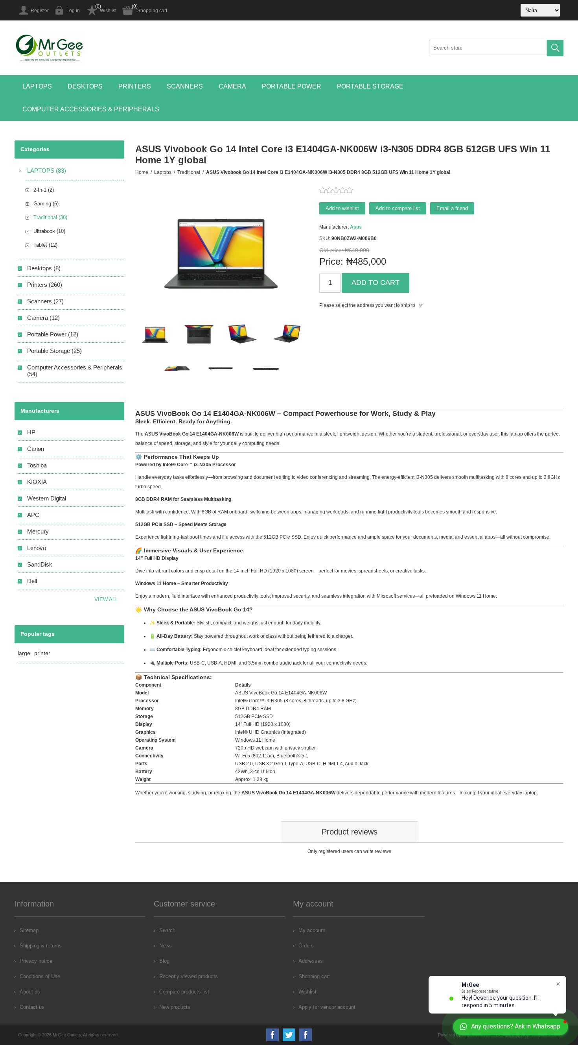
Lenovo (36, 548)
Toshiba (37, 465)
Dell (32, 581)
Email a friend (452, 208)
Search (555, 48)
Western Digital (46, 498)
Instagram (305, 1034)
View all (106, 599)
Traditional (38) (50, 217)
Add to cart (375, 282)
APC (33, 514)
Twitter (289, 1034)
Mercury (38, 531)
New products (174, 1007)
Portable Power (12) (52, 334)
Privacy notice (36, 961)
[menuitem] (79, 930)
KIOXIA (37, 481)
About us (30, 992)
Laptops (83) (46, 170)
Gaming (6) (46, 204)
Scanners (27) (45, 301)
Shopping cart (152, 10)
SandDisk (39, 564)
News (165, 946)
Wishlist (108, 10)
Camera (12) (43, 317)
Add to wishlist (342, 208)
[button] (37, 86)
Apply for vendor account (326, 1007)
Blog (164, 961)
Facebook (272, 1034)
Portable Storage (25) (54, 350)
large (24, 653)
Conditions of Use (40, 976)
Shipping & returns (41, 946)
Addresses (310, 961)
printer (42, 653)
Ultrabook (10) (49, 231)
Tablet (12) (45, 245)
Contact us (32, 1007)
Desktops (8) (44, 268)
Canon (35, 448)
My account (311, 930)
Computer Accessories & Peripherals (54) (74, 370)
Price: (331, 261)
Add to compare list (398, 208)
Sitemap (29, 930)
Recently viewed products (188, 976)
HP (31, 432)
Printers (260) (44, 284)
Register (40, 10)
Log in (73, 10)
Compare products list (184, 992)
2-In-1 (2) (43, 190)
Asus (356, 227)
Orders (306, 946)
